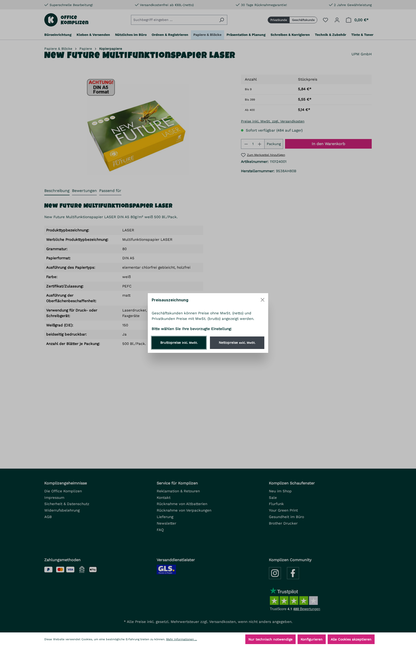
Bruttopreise (179, 342)
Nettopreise (237, 342)
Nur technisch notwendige (270, 639)
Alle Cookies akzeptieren (351, 639)
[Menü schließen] (262, 300)
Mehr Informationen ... (181, 639)
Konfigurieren (312, 639)
